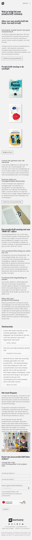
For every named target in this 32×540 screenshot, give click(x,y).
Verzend (5, 509)
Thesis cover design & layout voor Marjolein (15, 139)
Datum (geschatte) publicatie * (12, 485)
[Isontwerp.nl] (6, 3)
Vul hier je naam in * (8, 473)
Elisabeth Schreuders (14, 353)
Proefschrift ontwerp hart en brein (15, 114)
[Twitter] (12, 524)
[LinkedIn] (17, 524)
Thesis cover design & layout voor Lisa (15, 89)
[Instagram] (14, 524)
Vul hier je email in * (8, 479)
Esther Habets (11, 343)
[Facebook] (9, 524)
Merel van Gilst (12, 385)
